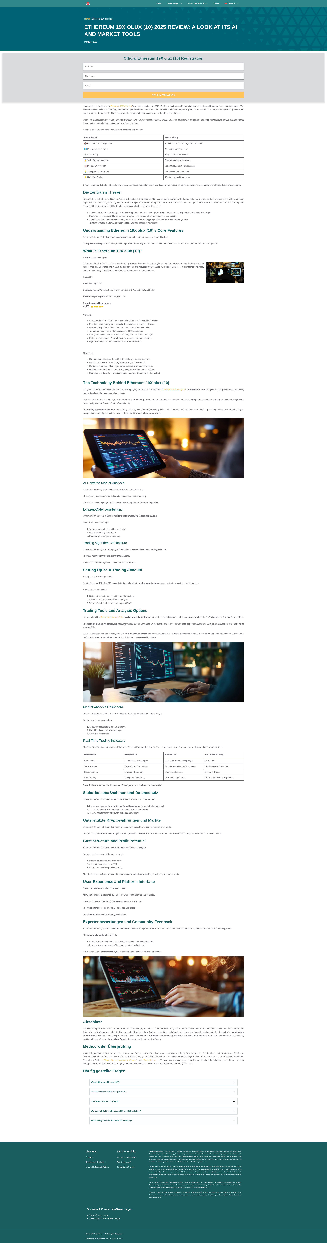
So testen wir (150, 1060)
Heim (158, 3)
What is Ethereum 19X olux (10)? (105, 1082)
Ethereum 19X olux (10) (121, 106)
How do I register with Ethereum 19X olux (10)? (111, 1121)
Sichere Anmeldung (163, 95)
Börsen (216, 3)
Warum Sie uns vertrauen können (120, 1060)
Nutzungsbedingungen (114, 1234)
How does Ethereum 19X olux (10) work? (108, 1092)
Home (87, 19)
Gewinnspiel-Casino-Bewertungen (104, 1219)
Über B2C (90, 1157)
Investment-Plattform (198, 3)
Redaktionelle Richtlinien (96, 1162)
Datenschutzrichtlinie (94, 1234)
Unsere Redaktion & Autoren (97, 1167)
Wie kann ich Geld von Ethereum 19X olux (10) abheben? (116, 1111)
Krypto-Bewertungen (98, 1215)
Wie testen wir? (124, 1162)
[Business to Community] (88, 3)
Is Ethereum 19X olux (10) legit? (105, 1101)
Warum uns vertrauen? (126, 1157)
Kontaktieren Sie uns (126, 1167)
